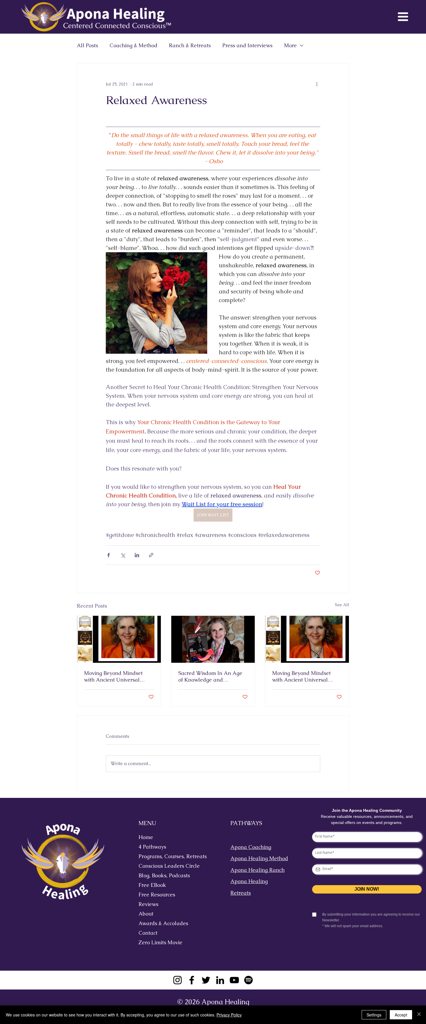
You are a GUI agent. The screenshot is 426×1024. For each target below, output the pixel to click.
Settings (374, 1015)
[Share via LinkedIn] (137, 555)
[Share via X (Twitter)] (122, 555)
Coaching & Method (133, 45)
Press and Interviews (247, 45)
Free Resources (157, 894)
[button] (403, 16)
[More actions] (316, 84)
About (146, 913)
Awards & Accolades (163, 923)
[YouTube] (234, 980)
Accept (401, 1015)
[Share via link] (151, 555)
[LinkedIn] (220, 980)
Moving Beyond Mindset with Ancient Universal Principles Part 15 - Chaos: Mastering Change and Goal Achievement (307, 676)
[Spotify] (248, 980)
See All (342, 604)
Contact (148, 932)
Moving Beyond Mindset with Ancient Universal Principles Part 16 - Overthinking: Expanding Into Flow (114, 676)
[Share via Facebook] (108, 555)
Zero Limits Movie (160, 942)
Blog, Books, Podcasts (164, 875)
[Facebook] (191, 980)
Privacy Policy (229, 1015)
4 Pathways (152, 846)
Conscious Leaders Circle (168, 866)
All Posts (87, 45)
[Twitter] (206, 980)
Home (146, 837)
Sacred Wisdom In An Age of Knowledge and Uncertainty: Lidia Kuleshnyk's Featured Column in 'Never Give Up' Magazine (210, 676)
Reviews (148, 904)
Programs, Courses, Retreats (168, 856)
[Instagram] (177, 980)
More (290, 45)
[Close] (419, 1014)
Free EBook (152, 885)
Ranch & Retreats (190, 45)
